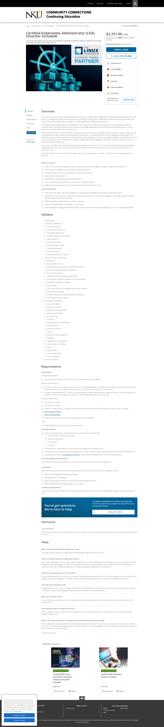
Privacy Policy (85, 722)
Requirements (31, 119)
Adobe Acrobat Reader (52, 415)
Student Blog (123, 708)
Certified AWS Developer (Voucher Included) (111, 675)
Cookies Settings (19, 720)
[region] (19, 710)
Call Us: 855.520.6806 (129, 26)
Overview (30, 111)
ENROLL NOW (121, 49)
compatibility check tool (71, 455)
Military (105, 708)
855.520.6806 (31, 142)
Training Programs (36, 26)
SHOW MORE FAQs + (48, 633)
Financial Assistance (109, 710)
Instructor (30, 124)
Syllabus (29, 115)
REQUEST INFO (129, 100)
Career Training (70, 708)
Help (104, 712)
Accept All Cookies (19, 715)
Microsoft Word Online (53, 412)
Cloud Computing (49, 26)
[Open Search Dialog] (135, 3)
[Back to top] (82, 705)
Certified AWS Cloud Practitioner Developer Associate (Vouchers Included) (62, 678)
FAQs (28, 128)
